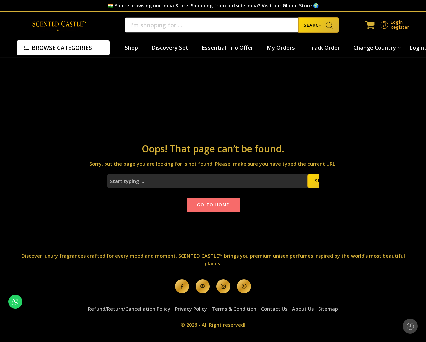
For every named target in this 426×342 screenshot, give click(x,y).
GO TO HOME (213, 205)
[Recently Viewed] (410, 326)
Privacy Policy (191, 309)
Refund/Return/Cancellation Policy (129, 309)
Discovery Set (169, 47)
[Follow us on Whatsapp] (244, 286)
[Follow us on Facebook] (182, 286)
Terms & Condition (234, 309)
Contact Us (274, 309)
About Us (303, 309)
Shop (131, 47)
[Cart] (370, 25)
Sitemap (328, 309)
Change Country (374, 47)
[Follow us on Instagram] (223, 286)
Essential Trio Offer (227, 47)
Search (313, 25)
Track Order (324, 47)
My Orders (281, 47)
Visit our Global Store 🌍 (290, 5)
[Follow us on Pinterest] (203, 286)
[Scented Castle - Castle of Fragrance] (57, 25)
